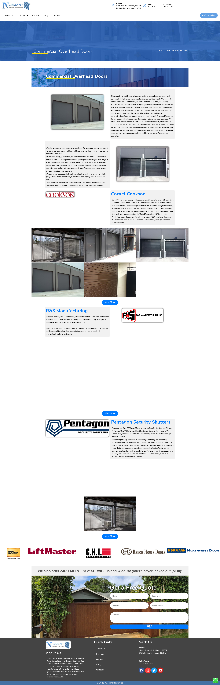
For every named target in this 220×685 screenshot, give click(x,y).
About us (9, 15)
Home (160, 50)
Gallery (35, 15)
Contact (56, 15)
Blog (46, 15)
